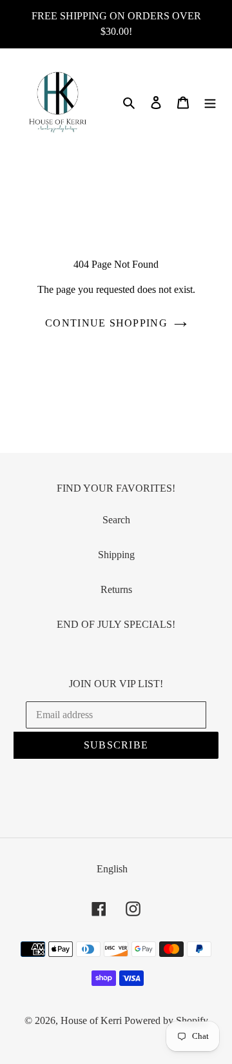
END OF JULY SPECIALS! (116, 624)
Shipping (116, 554)
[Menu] (210, 102)
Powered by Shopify (166, 1020)
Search (116, 519)
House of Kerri (91, 1020)
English (112, 868)
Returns (116, 589)
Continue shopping (106, 322)
